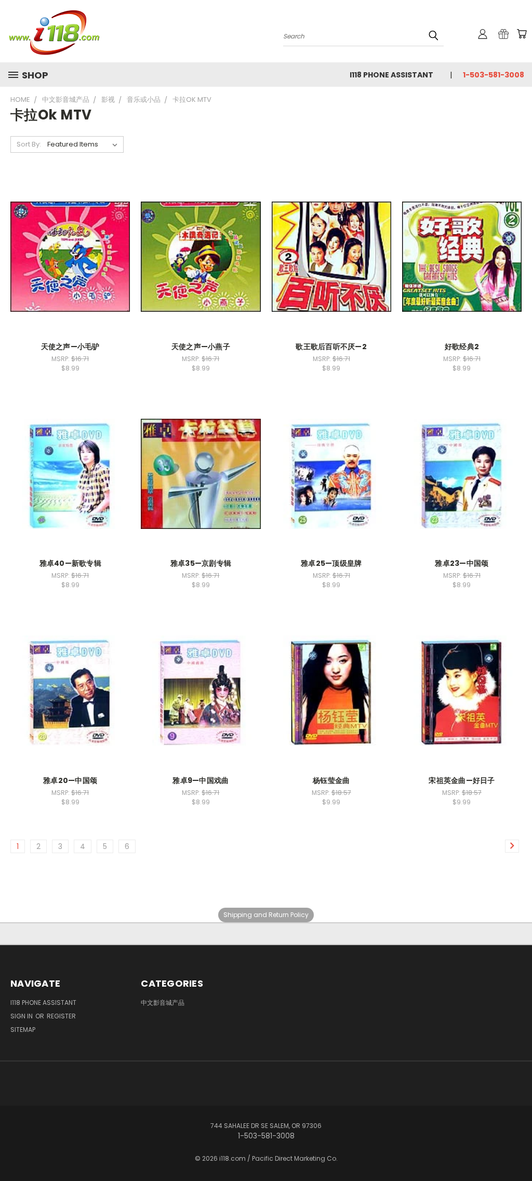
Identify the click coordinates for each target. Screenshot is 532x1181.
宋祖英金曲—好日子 (462, 780)
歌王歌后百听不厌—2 (331, 346)
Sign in (22, 1016)
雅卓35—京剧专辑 (200, 563)
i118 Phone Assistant (391, 75)
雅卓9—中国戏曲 (200, 780)
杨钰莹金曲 (331, 780)
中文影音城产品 (162, 1002)
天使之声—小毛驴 (70, 346)
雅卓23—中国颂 (461, 563)
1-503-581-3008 (493, 75)
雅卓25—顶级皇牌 (331, 563)
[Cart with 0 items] (521, 34)
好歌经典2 (462, 346)
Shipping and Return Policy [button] (266, 914)
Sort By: (29, 144)
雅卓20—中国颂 (70, 780)
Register (61, 1016)
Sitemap (22, 1029)
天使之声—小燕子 (200, 346)
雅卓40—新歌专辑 (70, 563)
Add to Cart (70, 255)
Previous (516, 1148)
